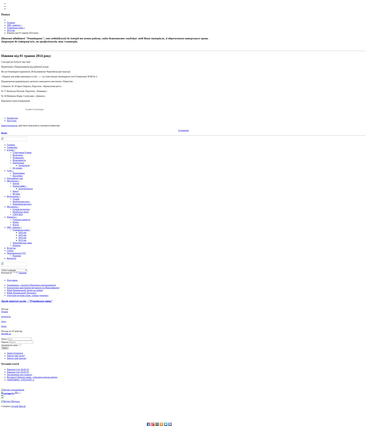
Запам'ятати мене (9, 345)
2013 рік (22, 240)
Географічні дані (15, 178)
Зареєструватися (9, 125)
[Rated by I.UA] (7, 399)
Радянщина (18, 157)
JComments (183, 130)
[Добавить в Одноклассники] (161, 424)
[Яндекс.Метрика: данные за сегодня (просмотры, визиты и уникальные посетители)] (10, 401)
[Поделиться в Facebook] (148, 424)
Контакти (11, 258)
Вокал (16, 191)
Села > (10, 170)
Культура (11, 248)
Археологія (23, 165)
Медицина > (13, 206)
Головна (11, 145)
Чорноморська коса (22, 204)
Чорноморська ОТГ (16, 253)
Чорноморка (19, 173)
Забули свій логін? (16, 355)
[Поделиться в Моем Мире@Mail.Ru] (157, 424)
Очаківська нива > (22, 230)
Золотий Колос (25, 188)
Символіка (12, 147)
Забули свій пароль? (16, 358)
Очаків (16, 199)
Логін (4, 339)
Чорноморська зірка (22, 243)
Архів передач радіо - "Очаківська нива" (27, 301)
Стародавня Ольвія (22, 152)
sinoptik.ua (6, 334)
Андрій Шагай (18, 406)
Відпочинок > (14, 196)
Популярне (12, 280)
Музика (16, 194)
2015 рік (22, 235)
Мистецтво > (13, 181)
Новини (17, 245)
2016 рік (22, 232)
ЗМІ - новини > (14, 227)
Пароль (5, 342)
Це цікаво (17, 168)
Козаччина (18, 155)
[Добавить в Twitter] (165, 424)
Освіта (10, 250)
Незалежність (19, 160)
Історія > (11, 150)
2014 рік (22, 237)
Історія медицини (21, 209)
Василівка (18, 176)
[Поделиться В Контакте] (170, 424)
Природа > (12, 217)
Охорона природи (21, 219)
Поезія (16, 183)
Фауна (16, 225)
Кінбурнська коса (21, 201)
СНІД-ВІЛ (18, 214)
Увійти (5, 348)
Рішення (17, 256)
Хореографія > (20, 186)
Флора (16, 222)
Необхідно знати (21, 212)
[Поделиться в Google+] (153, 424)
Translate (22, 273)
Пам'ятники (18, 163)
